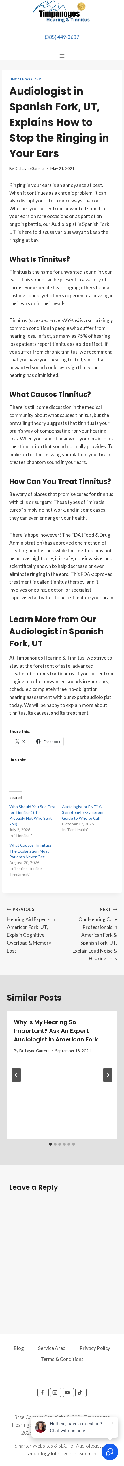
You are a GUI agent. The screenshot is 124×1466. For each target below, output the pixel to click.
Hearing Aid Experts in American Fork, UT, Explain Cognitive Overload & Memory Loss (31, 930)
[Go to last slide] (16, 1075)
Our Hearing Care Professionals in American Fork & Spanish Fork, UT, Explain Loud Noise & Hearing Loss (94, 934)
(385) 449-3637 (62, 37)
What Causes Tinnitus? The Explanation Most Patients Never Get (30, 851)
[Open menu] (62, 55)
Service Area (51, 1348)
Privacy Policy (95, 1348)
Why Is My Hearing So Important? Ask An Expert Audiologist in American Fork (56, 1030)
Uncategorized (25, 79)
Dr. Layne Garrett (30, 168)
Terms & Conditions (62, 1359)
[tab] (50, 1144)
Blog (19, 1348)
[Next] (107, 1075)
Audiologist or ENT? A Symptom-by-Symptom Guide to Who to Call (82, 812)
